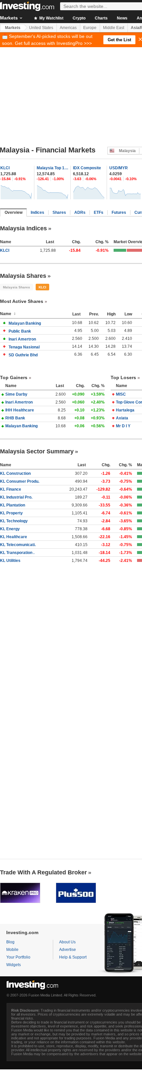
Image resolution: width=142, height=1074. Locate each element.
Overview (13, 212)
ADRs (80, 212)
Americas (68, 27)
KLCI (5, 168)
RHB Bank (15, 418)
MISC (121, 394)
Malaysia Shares (23, 276)
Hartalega (125, 410)
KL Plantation (12, 505)
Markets (12, 27)
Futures (119, 212)
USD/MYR (118, 168)
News (122, 18)
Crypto (79, 18)
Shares (59, 212)
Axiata (122, 418)
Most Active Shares (21, 301)
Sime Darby (16, 394)
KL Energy (10, 529)
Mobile (12, 949)
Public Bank (20, 331)
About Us (67, 942)
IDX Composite (87, 168)
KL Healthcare (13, 537)
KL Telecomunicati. (18, 544)
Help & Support (73, 957)
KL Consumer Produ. (19, 481)
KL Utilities (10, 560)
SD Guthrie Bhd (23, 355)
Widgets (13, 964)
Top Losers (123, 377)
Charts (101, 18)
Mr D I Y (123, 426)
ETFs (98, 212)
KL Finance (10, 489)
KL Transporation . (17, 552)
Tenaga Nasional (24, 347)
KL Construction (15, 473)
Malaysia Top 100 (52, 168)
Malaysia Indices (23, 228)
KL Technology (14, 521)
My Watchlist (50, 18)
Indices (37, 212)
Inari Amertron (22, 339)
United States (41, 27)
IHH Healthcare (19, 410)
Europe (89, 27)
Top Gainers (13, 377)
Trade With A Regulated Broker (43, 872)
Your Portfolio (18, 957)
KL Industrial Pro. (16, 497)
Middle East (113, 27)
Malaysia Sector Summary (37, 451)
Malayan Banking (25, 323)
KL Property (11, 513)
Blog (10, 942)
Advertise (67, 949)
